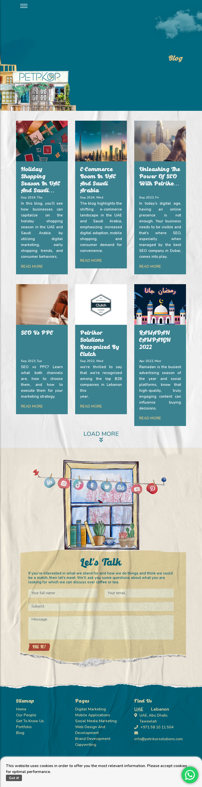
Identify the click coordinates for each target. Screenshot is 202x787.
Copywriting (85, 744)
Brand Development (92, 738)
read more (32, 266)
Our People (26, 715)
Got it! (14, 777)
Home (21, 709)
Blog (20, 732)
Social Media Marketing (96, 721)
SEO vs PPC (37, 333)
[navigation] (23, 5)
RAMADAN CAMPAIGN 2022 (154, 340)
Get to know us (30, 721)
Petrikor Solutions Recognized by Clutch (99, 343)
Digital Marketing (90, 709)
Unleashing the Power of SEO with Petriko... (159, 177)
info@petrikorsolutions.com (158, 739)
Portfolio (24, 726)
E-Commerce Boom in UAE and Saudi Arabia (98, 180)
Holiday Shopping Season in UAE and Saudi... (40, 180)
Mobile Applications (92, 715)
